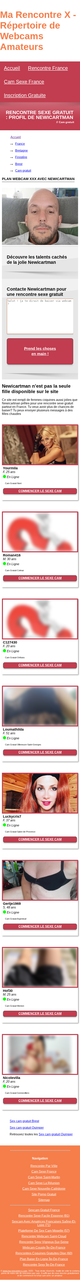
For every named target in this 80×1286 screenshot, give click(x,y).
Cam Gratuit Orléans (15, 657)
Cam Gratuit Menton (14, 1006)
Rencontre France (48, 68)
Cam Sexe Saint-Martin (44, 1177)
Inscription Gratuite (25, 95)
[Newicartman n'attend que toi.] (40, 244)
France (20, 143)
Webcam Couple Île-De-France (44, 1247)
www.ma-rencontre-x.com (15, 1271)
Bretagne (21, 150)
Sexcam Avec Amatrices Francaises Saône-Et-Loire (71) (44, 1223)
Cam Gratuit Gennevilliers (17, 1093)
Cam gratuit (23, 170)
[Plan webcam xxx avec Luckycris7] (40, 811)
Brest (18, 164)
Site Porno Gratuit (44, 1194)
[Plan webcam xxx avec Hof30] (40, 985)
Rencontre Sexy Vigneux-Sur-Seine (44, 1242)
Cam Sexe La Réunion (44, 1183)
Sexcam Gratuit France (44, 1210)
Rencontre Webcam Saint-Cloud (44, 1236)
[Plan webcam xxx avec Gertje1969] (40, 898)
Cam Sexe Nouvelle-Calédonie (43, 1188)
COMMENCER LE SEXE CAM (40, 491)
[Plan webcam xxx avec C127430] (40, 637)
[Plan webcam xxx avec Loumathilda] (40, 724)
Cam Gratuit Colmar (14, 570)
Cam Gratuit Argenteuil (15, 919)
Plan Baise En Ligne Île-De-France (44, 1259)
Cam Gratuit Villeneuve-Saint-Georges (23, 744)
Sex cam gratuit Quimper (27, 1127)
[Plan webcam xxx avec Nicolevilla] (40, 1072)
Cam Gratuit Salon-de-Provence (20, 832)
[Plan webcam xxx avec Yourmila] (40, 463)
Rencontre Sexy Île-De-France (44, 1264)
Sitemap (44, 1200)
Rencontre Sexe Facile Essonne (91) (43, 1215)
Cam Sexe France (24, 81)
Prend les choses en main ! (40, 351)
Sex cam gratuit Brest (24, 1121)
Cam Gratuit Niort (13, 483)
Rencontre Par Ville (43, 1166)
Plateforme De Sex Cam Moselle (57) (44, 1230)
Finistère (21, 157)
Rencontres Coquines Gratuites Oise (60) (44, 1253)
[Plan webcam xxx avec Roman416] (40, 550)
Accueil (12, 68)
